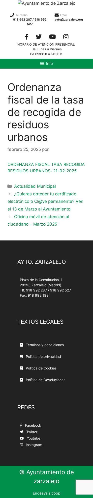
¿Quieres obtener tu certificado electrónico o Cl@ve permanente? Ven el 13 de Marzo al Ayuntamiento (45, 201)
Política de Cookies (41, 368)
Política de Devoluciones (45, 380)
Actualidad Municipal (35, 186)
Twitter (31, 432)
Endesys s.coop (46, 493)
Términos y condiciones (44, 345)
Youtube (33, 438)
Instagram (33, 445)
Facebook (32, 425)
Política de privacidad (43, 356)
